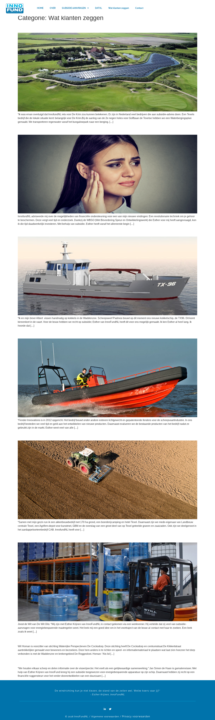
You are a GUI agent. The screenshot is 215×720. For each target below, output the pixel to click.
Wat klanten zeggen (118, 8)
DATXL (98, 8)
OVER (53, 8)
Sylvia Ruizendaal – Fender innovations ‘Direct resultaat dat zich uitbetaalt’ (59, 334)
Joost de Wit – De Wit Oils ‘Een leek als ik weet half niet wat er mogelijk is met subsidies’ (67, 537)
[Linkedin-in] (104, 709)
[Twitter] (110, 709)
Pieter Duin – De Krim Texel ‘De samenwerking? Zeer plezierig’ (53, 28)
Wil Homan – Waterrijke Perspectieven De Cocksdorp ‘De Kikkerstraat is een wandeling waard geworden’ (77, 639)
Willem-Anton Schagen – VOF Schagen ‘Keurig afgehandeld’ (52, 232)
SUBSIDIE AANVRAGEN (74, 8)
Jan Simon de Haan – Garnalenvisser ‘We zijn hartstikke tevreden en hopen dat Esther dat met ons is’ (74, 662)
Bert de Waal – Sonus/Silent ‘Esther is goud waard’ (46, 130)
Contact (139, 8)
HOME (40, 8)
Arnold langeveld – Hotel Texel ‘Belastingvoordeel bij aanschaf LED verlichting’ (62, 436)
